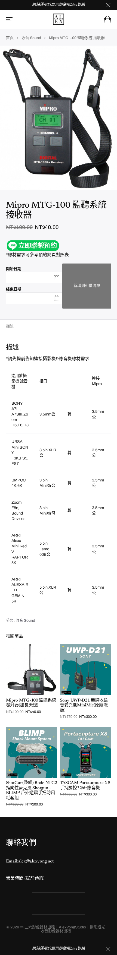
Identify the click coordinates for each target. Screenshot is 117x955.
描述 (10, 326)
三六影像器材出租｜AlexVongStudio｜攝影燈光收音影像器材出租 (64, 929)
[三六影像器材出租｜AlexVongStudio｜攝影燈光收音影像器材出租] (59, 19)
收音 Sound (31, 38)
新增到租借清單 (86, 286)
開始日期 (13, 269)
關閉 (108, 949)
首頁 (10, 38)
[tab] (58, 326)
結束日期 (13, 289)
